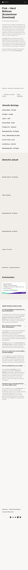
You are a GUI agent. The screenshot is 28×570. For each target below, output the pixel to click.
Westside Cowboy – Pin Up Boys (10, 177)
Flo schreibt (4, 38)
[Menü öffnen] (25, 2)
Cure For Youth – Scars (8, 139)
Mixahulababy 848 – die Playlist (9, 231)
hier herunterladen (18, 50)
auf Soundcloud (5, 340)
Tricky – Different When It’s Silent (11, 135)
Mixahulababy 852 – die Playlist (10, 148)
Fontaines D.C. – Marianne (9, 127)
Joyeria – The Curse (7, 249)
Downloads (12, 21)
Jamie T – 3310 (6, 118)
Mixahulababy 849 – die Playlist (9, 213)
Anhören (5, 88)
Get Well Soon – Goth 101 (9, 144)
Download (10, 88)
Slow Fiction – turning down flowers (11, 267)
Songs (16, 21)
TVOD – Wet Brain (6, 195)
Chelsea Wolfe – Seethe (8, 122)
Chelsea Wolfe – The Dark (9, 110)
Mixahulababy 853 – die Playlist (10, 131)
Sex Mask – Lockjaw (7, 114)
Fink (22, 88)
